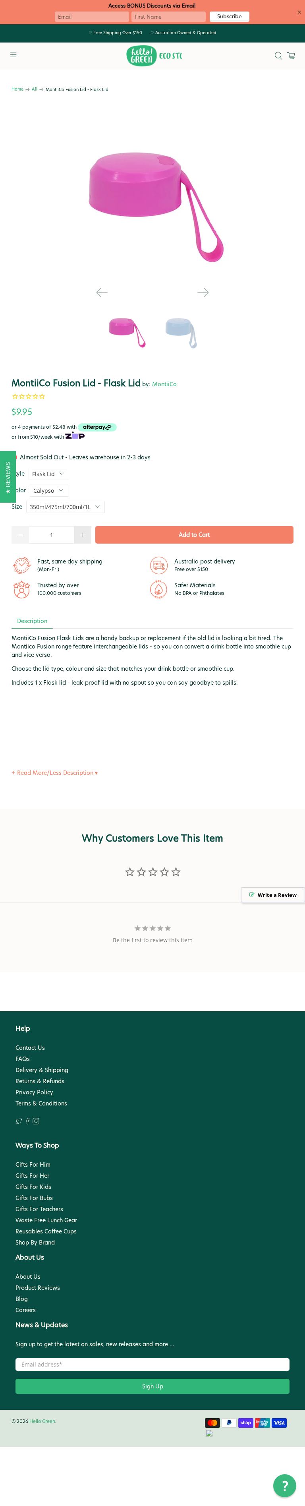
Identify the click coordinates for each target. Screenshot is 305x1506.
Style (18, 474)
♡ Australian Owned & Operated (183, 32)
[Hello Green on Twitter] (18, 1123)
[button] (284, 1485)
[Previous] (102, 292)
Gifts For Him (32, 1165)
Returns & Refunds (39, 1081)
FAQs (22, 1059)
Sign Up (152, 1386)
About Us (28, 1277)
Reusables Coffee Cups (46, 1231)
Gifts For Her (32, 1176)
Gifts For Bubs (34, 1198)
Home (17, 89)
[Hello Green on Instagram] (36, 1123)
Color (19, 490)
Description (32, 621)
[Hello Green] (152, 56)
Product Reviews (37, 1288)
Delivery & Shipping (41, 1070)
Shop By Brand (35, 1243)
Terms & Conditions (41, 1103)
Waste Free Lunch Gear (46, 1220)
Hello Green (42, 1421)
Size (17, 507)
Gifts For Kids (33, 1187)
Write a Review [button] (277, 894)
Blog (21, 1299)
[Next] (203, 292)
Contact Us (30, 1048)
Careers (25, 1310)
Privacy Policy (34, 1092)
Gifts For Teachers (39, 1209)
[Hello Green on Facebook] (27, 1123)
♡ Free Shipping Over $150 (115, 32)
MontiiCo (164, 384)
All (34, 89)
